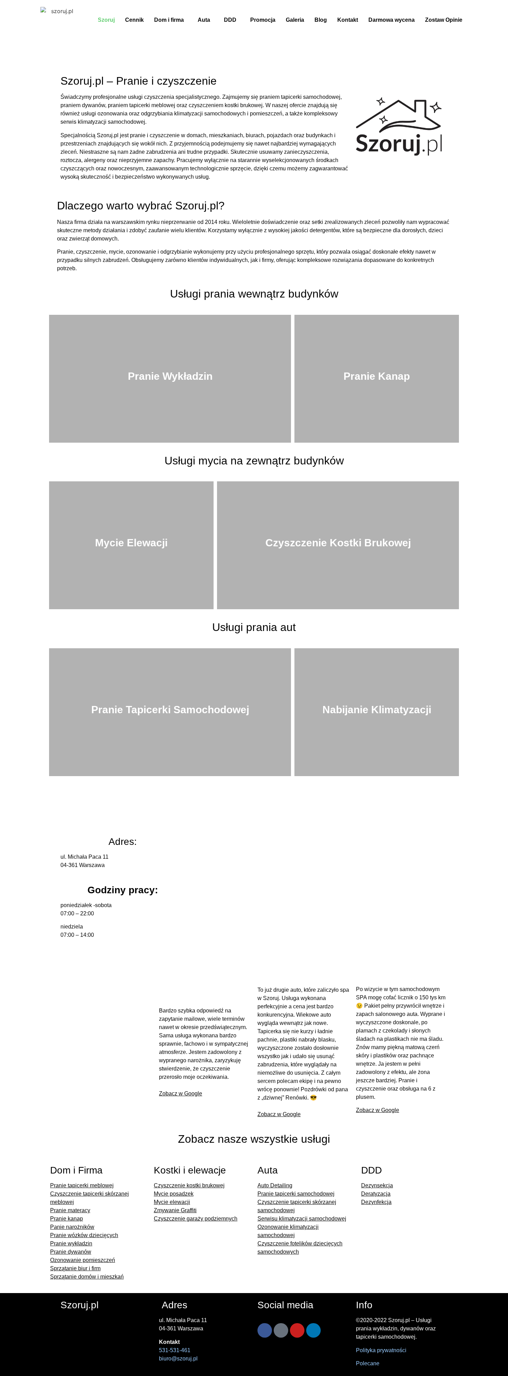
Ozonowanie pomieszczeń (82, 1260)
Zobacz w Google (180, 1093)
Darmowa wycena (391, 20)
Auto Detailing (274, 1185)
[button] (170, 20)
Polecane (367, 1363)
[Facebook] (264, 1330)
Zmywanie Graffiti (175, 1210)
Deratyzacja (376, 1194)
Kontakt (347, 20)
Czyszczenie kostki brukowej (189, 1185)
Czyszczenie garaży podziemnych (195, 1219)
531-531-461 (174, 1350)
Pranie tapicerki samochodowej (296, 1194)
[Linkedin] (313, 1330)
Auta (204, 20)
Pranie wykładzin (71, 1243)
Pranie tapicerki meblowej (82, 1185)
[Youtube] (297, 1330)
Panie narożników (72, 1227)
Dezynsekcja (377, 1185)
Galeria (295, 20)
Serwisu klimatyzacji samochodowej (301, 1219)
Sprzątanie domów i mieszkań (87, 1277)
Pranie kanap (66, 1219)
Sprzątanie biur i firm (75, 1268)
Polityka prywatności (381, 1350)
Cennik (134, 20)
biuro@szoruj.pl (178, 1358)
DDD (230, 20)
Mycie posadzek (174, 1194)
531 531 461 (352, 806)
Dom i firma (169, 20)
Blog (320, 20)
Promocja (262, 20)
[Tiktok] (281, 1330)
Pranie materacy (70, 1210)
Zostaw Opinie (443, 20)
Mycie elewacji (172, 1202)
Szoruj (106, 20)
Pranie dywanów (70, 1252)
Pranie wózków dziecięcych (84, 1235)
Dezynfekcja (376, 1202)
